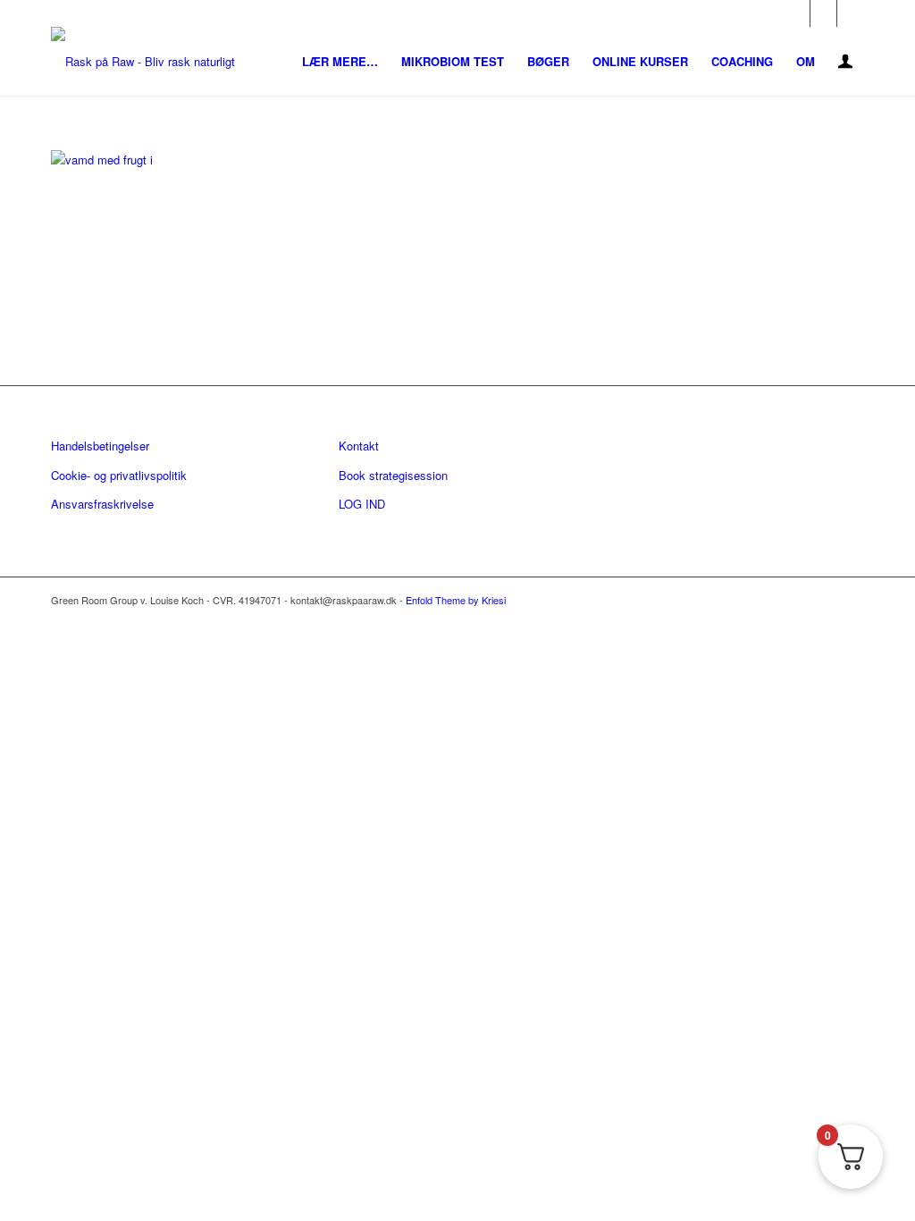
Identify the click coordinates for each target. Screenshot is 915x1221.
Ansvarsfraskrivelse (102, 503)
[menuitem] (340, 61)
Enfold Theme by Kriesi (456, 600)
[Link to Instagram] (823, 13)
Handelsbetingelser (100, 445)
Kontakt (359, 445)
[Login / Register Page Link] (845, 63)
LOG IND (362, 503)
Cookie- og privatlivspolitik (119, 475)
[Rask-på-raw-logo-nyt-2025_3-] (143, 61)
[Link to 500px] (850, 13)
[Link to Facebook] (797, 13)
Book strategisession (393, 475)
